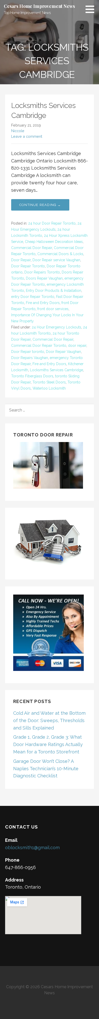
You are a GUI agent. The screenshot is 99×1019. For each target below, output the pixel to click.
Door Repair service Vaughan (56, 260)
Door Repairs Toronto (42, 272)
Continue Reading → (40, 205)
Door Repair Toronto (28, 266)
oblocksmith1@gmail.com (32, 847)
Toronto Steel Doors (49, 382)
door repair (77, 345)
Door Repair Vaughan (63, 352)
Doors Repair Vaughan (44, 278)
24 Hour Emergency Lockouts (56, 327)
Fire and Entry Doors (43, 303)
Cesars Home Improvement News (39, 6)
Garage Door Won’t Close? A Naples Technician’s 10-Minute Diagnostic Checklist (45, 769)
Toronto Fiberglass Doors (32, 376)
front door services (53, 309)
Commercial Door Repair (31, 248)
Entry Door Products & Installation (53, 290)
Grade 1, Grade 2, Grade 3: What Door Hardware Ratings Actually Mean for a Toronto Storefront (48, 744)
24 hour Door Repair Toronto (52, 223)
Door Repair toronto (27, 352)
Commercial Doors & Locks (60, 254)
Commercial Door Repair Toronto (38, 345)
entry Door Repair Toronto (32, 297)
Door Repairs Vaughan (29, 358)
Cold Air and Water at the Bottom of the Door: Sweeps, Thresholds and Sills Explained (49, 720)
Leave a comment (26, 136)
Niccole (17, 131)
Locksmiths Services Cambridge (56, 370)
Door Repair (21, 260)
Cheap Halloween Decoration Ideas (54, 242)
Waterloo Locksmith (49, 388)
